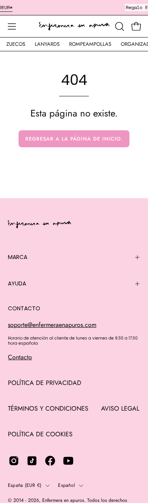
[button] (118, 26)
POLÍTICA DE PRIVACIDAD (44, 382)
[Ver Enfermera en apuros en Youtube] (68, 461)
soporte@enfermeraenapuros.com (52, 324)
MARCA (17, 257)
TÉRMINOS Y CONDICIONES (48, 408)
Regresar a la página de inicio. (74, 139)
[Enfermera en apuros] (74, 26)
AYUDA (17, 283)
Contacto (20, 357)
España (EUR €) (24, 485)
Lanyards (47, 44)
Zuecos (15, 44)
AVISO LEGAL (120, 408)
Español (66, 485)
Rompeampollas (90, 44)
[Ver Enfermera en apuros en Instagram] (14, 461)
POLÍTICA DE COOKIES (40, 434)
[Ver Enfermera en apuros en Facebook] (50, 461)
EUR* (7, 7)
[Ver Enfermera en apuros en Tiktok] (32, 461)
